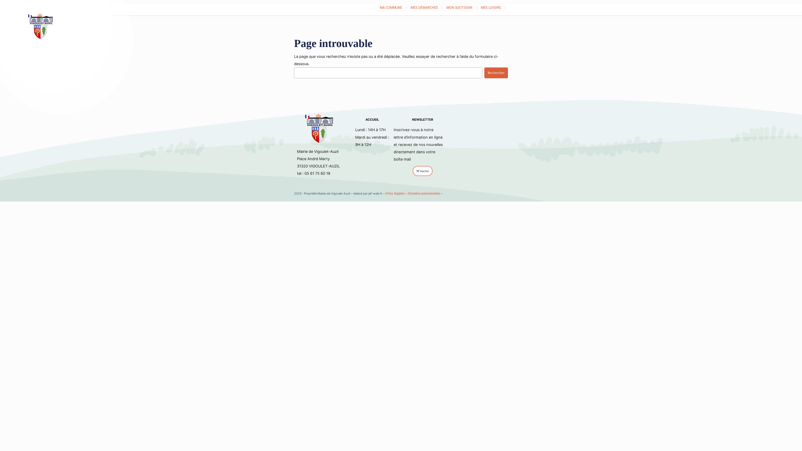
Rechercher (496, 73)
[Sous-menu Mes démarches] (442, 7)
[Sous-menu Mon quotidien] (476, 7)
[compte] (764, 8)
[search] (759, 8)
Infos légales (395, 193)
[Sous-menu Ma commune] (406, 7)
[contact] (762, 8)
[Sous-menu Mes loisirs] (505, 7)
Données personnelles (424, 193)
